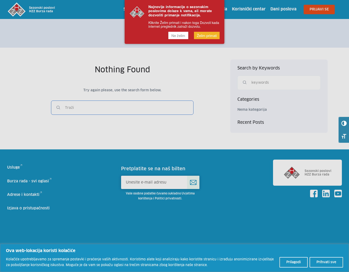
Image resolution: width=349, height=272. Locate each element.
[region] (174, 258)
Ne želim (178, 35)
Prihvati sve (326, 262)
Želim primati (207, 35)
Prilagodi (293, 262)
